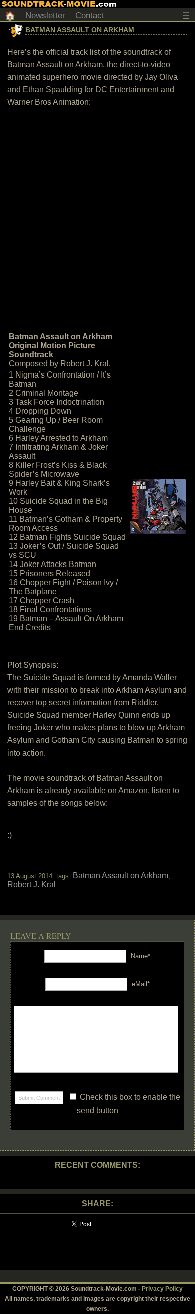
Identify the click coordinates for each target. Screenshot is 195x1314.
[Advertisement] (97, 218)
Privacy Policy (162, 1288)
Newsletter (46, 15)
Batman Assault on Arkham (80, 30)
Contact (90, 15)
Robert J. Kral (32, 884)
